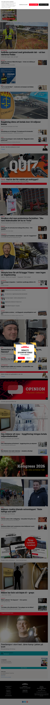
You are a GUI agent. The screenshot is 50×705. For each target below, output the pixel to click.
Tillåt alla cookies (33, 4)
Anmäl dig (21, 357)
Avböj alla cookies (44, 4)
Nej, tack (28, 357)
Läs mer (9, 7)
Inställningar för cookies (23, 4)
